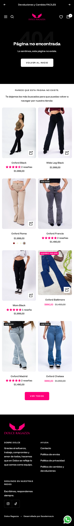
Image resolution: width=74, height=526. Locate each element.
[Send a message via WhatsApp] (67, 519)
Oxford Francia (55, 233)
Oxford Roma (19, 233)
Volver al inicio (37, 62)
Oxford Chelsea (55, 376)
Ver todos (37, 396)
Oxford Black (19, 162)
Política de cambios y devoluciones (52, 468)
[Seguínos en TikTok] (16, 504)
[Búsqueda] (12, 16)
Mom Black (19, 305)
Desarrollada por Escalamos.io (39, 516)
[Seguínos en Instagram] (8, 504)
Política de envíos (50, 454)
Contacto (45, 448)
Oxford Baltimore (55, 299)
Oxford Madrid (19, 376)
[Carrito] (68, 16)
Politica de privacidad (52, 460)
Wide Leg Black (55, 162)
